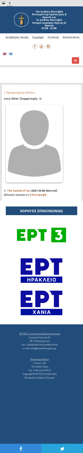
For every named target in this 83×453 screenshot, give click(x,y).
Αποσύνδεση (71, 37)
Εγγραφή (38, 37)
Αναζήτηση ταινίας (17, 37)
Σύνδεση (53, 37)
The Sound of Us (18, 190)
